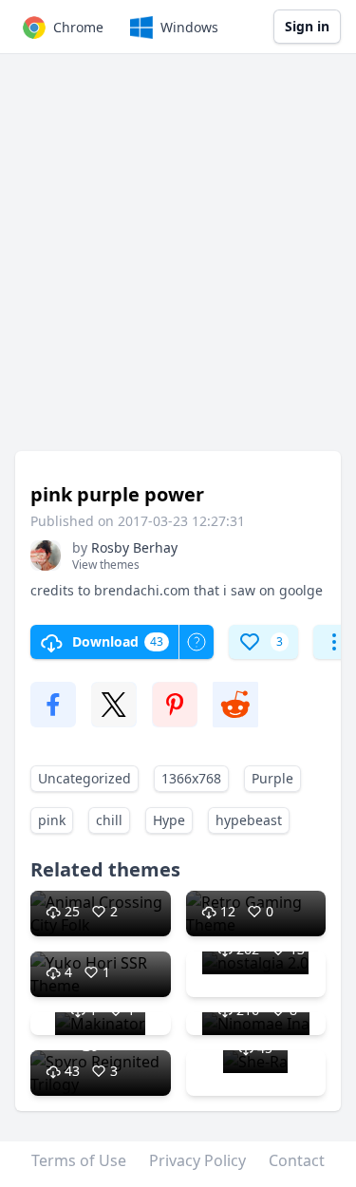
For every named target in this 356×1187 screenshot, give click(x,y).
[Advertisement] (178, 262)
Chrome (78, 27)
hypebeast (248, 820)
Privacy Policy (197, 1160)
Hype (169, 820)
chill (109, 820)
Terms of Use (78, 1160)
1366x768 (191, 778)
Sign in (307, 26)
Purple (272, 778)
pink (52, 820)
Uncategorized (84, 778)
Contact (297, 1160)
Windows (189, 27)
